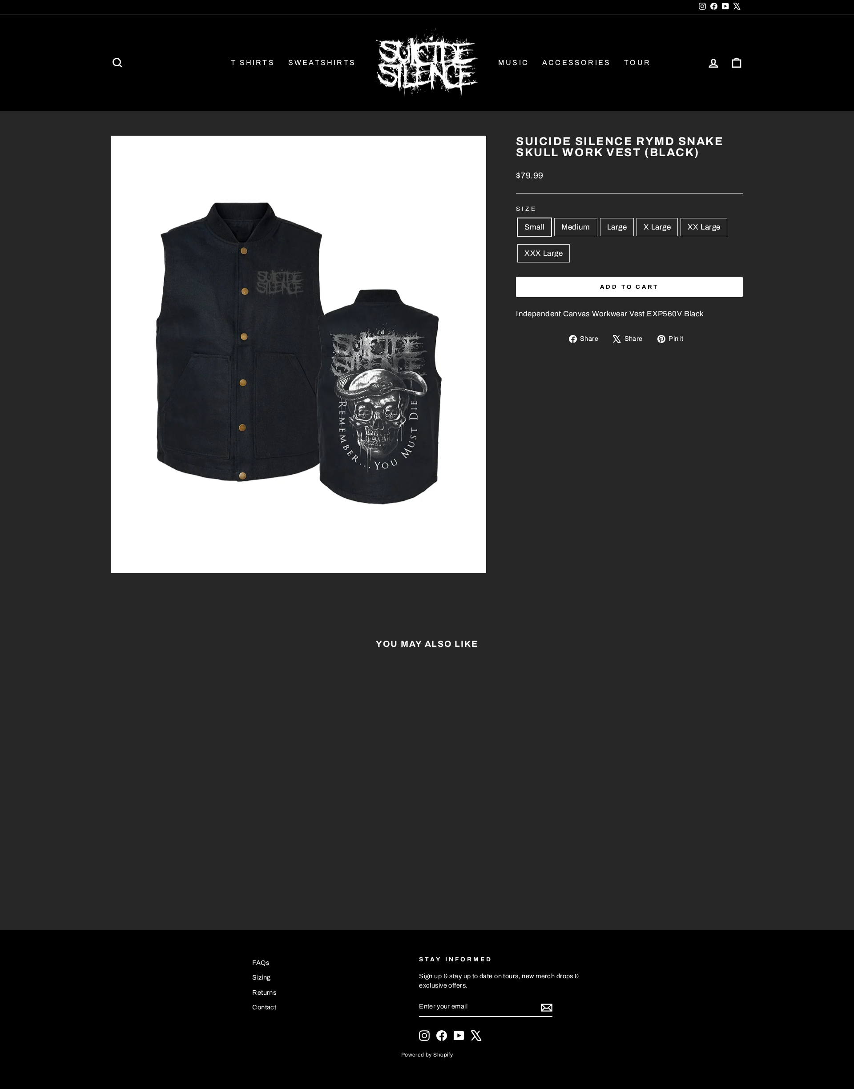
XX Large (704, 227)
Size (526, 209)
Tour (637, 62)
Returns (264, 992)
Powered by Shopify (427, 1055)
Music (513, 62)
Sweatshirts (322, 62)
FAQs (260, 962)
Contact (264, 1007)
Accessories (576, 62)
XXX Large (543, 253)
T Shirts (253, 62)
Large (617, 227)
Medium (575, 227)
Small (534, 227)
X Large (657, 227)
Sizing (261, 977)
